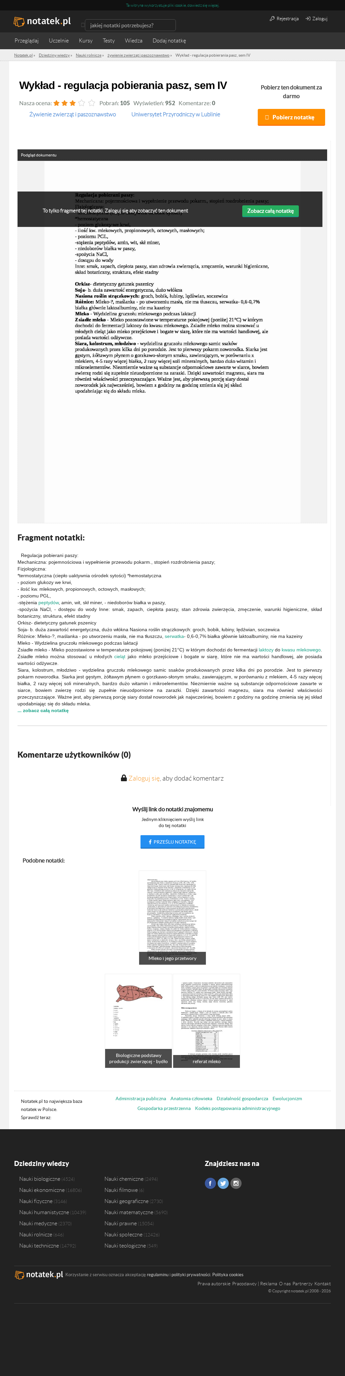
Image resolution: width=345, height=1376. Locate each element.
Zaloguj (319, 18)
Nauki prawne (120, 1223)
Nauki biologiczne (39, 1179)
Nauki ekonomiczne (42, 1190)
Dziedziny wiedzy (41, 1163)
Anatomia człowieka (191, 1098)
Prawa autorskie (213, 1283)
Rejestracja (287, 18)
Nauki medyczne (38, 1223)
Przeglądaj (26, 40)
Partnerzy (302, 1283)
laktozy (266, 649)
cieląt (119, 656)
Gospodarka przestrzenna (164, 1108)
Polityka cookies (228, 1274)
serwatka (174, 636)
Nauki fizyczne (36, 1201)
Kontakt (322, 1283)
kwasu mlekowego (301, 649)
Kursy (86, 40)
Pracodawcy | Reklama (254, 1283)
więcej (213, 5)
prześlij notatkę (174, 842)
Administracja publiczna (141, 1098)
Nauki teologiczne (125, 1245)
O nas (285, 1283)
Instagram (236, 1183)
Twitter (223, 1183)
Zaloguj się (144, 778)
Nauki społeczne (123, 1234)
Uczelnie (59, 40)
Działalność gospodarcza (242, 1098)
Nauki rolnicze (35, 1234)
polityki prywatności (190, 1274)
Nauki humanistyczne (44, 1212)
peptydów (48, 602)
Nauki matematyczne (128, 1212)
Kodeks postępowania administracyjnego (237, 1108)
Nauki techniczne (39, 1245)
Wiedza (134, 40)
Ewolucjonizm (287, 1098)
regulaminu (157, 1274)
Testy (109, 40)
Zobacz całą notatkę (270, 211)
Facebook (210, 1183)
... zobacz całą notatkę (43, 710)
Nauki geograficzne (126, 1201)
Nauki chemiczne (124, 1179)
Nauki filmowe (121, 1190)
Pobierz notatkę (293, 117)
